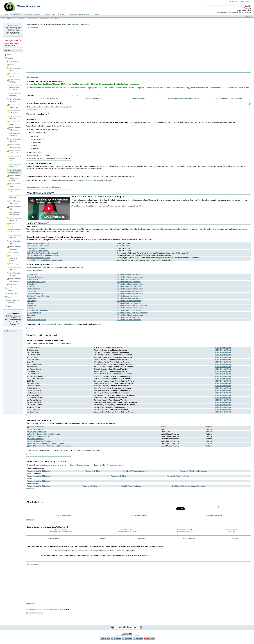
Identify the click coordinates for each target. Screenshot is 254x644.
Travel (97, 14)
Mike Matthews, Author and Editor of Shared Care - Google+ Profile (50, 106)
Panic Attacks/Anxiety (181, 88)
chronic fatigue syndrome (83, 180)
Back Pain (103, 88)
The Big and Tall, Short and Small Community (189, 486)
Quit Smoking (13, 264)
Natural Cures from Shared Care (23, 7)
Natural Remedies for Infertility (15, 196)
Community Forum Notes (185, 529)
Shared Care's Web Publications (80, 14)
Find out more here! (13, 34)
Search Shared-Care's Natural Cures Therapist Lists (234, 12)
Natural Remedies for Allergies (15, 81)
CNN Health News (215, 515)
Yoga (119, 196)
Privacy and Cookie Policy (185, 531)
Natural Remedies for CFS (15, 123)
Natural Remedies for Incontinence (15, 191)
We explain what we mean (36, 267)
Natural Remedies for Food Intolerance (15, 158)
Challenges (102, 538)
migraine (137, 122)
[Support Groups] (138, 98)
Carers (111, 88)
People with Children (92, 471)
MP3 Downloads (50, 14)
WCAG (116, 639)
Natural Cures (13, 26)
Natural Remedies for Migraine (15, 219)
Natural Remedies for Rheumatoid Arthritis (15, 258)
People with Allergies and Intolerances (194, 471)
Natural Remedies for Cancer (15, 117)
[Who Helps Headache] (93, 98)
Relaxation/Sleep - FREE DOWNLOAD (224, 88)
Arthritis (11, 65)
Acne (65, 88)
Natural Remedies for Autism (15, 100)
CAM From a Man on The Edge (13, 316)
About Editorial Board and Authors (61, 531)
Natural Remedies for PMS (15, 242)
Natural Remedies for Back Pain (15, 106)
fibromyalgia (99, 180)
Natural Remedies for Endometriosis (15, 146)
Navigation (7, 50)
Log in (248, 16)
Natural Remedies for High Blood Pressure (15, 178)
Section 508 (105, 639)
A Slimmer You (80, 88)
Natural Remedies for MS (15, 208)
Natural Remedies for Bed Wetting (15, 112)
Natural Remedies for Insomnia (15, 202)
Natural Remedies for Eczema (15, 140)
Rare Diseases (14, 252)
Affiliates (141, 538)
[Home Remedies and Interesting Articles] (183, 98)
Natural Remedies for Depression (15, 129)
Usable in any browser (149, 639)
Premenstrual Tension (199, 88)
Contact (248, 1)
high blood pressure (65, 180)
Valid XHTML (127, 639)
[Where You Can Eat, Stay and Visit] (228, 98)
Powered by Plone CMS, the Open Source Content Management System (127, 634)
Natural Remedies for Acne (15, 75)
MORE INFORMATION (223, 348)
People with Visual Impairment (134, 471)
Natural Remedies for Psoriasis (15, 248)
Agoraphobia (92, 88)
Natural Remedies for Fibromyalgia (15, 152)
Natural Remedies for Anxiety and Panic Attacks (15, 87)
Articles (62, 14)
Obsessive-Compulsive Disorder (158, 88)
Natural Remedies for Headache (15, 171)
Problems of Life (13, 284)
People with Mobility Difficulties (38, 471)
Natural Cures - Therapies (32, 14)
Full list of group (130, 275)
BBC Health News (64, 515)
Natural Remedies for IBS (15, 185)
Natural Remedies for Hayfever (15, 166)
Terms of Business (232, 529)
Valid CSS (138, 639)
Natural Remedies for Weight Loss (15, 280)
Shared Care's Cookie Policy (79, 24)
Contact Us (231, 531)
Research (30, 84)
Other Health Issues (13, 225)
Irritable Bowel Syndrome (125, 88)
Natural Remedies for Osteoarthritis (15, 231)
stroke (131, 177)
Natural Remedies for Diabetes (15, 135)
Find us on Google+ (140, 515)
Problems (16, 14)
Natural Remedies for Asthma (15, 95)
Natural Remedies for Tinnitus (15, 274)
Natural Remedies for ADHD (15, 69)
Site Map (232, 1)
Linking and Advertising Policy (127, 531)
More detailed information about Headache (45, 187)
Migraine (140, 88)
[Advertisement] (14, 373)
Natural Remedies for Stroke (15, 269)
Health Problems (32, 19)
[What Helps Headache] (49, 98)
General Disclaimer (127, 529)
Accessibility (240, 1)
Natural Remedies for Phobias (15, 237)
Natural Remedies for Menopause (15, 214)
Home (6, 14)
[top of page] (30, 328)
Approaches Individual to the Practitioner (58, 324)
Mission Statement (61, 529)
